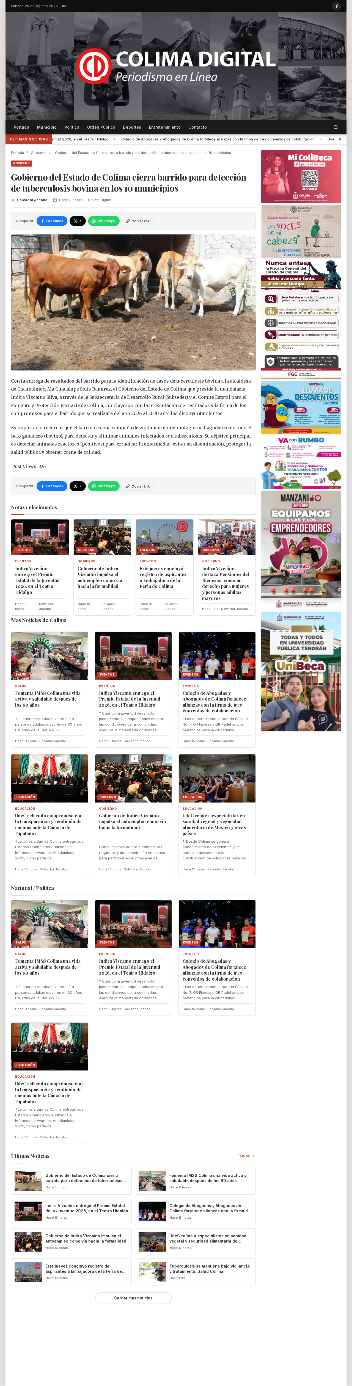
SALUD (20, 686)
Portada (21, 127)
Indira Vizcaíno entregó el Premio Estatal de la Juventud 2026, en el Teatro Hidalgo (37, 580)
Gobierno (38, 153)
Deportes (132, 127)
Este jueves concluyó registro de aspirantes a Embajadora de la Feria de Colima (163, 577)
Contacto (197, 127)
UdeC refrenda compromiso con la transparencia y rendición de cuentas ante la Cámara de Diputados (49, 824)
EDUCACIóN (25, 808)
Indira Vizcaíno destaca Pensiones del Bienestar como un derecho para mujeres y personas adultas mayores (225, 583)
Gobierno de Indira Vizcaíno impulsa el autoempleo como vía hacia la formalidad (100, 577)
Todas (244, 1156)
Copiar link (140, 221)
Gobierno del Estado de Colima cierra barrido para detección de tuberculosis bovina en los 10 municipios (83, 1180)
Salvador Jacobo (32, 200)
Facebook (54, 221)
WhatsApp (107, 221)
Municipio (47, 127)
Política (72, 127)
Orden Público (101, 127)
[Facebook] (336, 6)
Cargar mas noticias (133, 1298)
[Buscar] (335, 127)
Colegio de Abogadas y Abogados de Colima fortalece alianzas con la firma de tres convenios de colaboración (122, 139)
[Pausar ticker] (340, 139)
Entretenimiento (165, 127)
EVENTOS (23, 561)
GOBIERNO (21, 163)
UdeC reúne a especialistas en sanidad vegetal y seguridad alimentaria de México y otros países (214, 824)
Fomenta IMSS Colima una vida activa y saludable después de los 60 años (48, 699)
